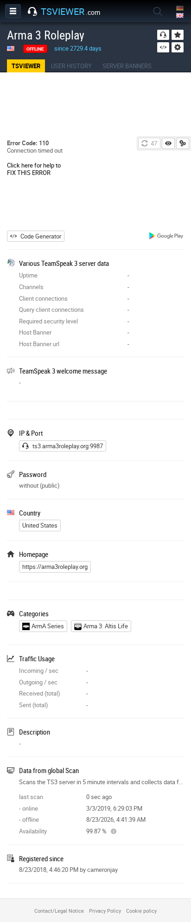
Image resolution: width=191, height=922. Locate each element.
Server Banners (127, 66)
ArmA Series (48, 626)
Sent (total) (33, 705)
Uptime (28, 275)
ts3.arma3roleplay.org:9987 (67, 446)
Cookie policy (141, 910)
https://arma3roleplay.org (55, 566)
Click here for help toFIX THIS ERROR (34, 169)
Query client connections (51, 309)
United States (39, 525)
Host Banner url (39, 344)
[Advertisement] (95, 105)
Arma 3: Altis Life (105, 626)
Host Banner (35, 332)
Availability (33, 831)
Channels (31, 287)
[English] (181, 16)
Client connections (43, 298)
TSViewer (26, 66)
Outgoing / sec (38, 682)
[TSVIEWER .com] (32, 11)
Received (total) (39, 693)
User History (71, 66)
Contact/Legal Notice (59, 910)
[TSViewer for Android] (166, 237)
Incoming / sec (38, 670)
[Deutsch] (181, 9)
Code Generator (40, 236)
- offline (29, 819)
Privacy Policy (105, 910)
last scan (31, 797)
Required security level (48, 321)
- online (28, 808)
